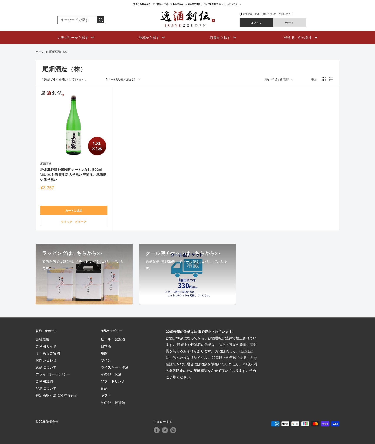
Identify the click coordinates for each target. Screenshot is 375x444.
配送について (46, 388)
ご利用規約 (44, 381)
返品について (46, 367)
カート (289, 22)
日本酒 (106, 346)
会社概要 (42, 339)
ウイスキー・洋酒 (114, 367)
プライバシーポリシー (53, 374)
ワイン (106, 360)
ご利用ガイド (285, 14)
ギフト (106, 395)
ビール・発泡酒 (113, 339)
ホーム (40, 52)
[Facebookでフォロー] (157, 430)
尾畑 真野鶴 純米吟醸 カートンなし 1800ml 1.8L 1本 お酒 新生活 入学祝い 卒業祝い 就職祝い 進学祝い (73, 175)
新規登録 (247, 14)
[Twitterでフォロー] (165, 430)
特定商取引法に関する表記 (56, 395)
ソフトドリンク (113, 381)
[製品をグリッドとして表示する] (324, 79)
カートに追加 (73, 210)
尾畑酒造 (45, 163)
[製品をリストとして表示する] (331, 79)
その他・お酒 (111, 374)
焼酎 (104, 353)
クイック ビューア (73, 221)
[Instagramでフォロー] (173, 430)
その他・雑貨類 (113, 402)
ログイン (256, 22)
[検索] (101, 20)
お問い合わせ (46, 360)
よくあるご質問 (48, 353)
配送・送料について (265, 14)
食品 (104, 388)
